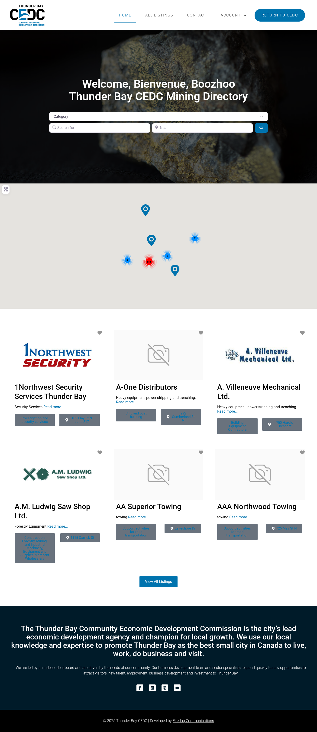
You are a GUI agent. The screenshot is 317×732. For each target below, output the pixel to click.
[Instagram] (165, 687)
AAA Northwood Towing (257, 506)
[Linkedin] (152, 687)
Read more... (53, 407)
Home (125, 15)
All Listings (159, 15)
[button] (145, 210)
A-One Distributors (146, 387)
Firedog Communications (193, 721)
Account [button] (231, 15)
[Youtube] (177, 687)
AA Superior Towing (148, 506)
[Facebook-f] (139, 687)
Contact (197, 15)
